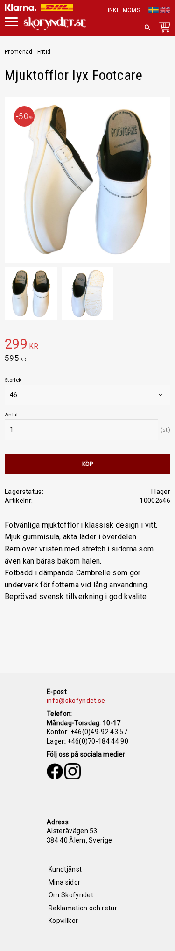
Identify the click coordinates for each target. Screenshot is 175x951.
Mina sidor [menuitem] (64, 882)
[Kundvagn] (162, 28)
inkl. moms (124, 10)
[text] (87, 345)
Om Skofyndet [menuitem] (71, 895)
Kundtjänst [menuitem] (65, 869)
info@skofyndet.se (76, 700)
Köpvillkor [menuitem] (63, 920)
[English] (165, 8)
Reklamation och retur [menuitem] (83, 908)
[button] (147, 27)
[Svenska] (153, 8)
